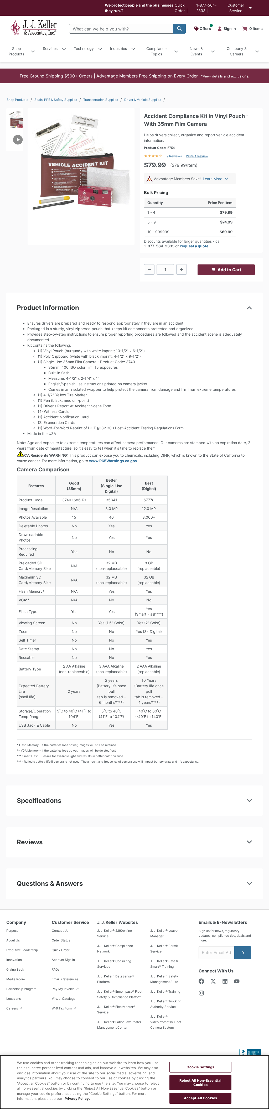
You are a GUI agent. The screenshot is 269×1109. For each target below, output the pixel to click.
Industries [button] (118, 48)
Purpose (12, 931)
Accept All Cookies (200, 1098)
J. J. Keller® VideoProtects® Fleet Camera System (165, 1021)
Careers (12, 1008)
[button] (134, 76)
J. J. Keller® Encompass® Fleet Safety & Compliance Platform (119, 994)
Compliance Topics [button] (156, 51)
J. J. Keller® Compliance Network (115, 948)
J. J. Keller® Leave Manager (164, 933)
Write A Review (197, 156)
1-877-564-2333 (159, 246)
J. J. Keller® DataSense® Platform (115, 979)
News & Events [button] (196, 51)
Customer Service (235, 8)
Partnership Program (21, 989)
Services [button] (50, 48)
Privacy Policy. (77, 1098)
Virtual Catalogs (63, 999)
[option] (14, 118)
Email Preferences (65, 979)
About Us (13, 940)
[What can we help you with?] (179, 29)
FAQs (55, 969)
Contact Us (60, 931)
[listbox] (14, 158)
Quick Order (60, 950)
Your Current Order (253, 28)
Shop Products (17, 100)
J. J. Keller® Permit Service (164, 948)
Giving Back (15, 969)
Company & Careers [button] (237, 51)
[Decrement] (149, 269)
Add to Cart (229, 269)
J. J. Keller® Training (165, 991)
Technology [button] (84, 48)
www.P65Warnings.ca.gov (113, 461)
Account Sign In (63, 960)
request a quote (194, 246)
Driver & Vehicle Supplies (142, 100)
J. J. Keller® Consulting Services (114, 964)
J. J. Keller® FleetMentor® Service (116, 1009)
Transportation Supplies (100, 100)
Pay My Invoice (63, 989)
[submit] (242, 952)
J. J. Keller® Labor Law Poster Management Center (119, 1024)
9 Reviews (174, 156)
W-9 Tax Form (62, 1008)
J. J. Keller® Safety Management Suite (164, 979)
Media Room (15, 979)
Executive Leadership (22, 950)
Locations (13, 999)
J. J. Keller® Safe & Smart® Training (164, 964)
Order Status (61, 940)
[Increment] (181, 269)
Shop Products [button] (16, 51)
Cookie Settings (200, 1067)
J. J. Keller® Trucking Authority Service (165, 1004)
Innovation (14, 960)
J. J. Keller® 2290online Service (114, 933)
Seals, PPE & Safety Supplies (55, 100)
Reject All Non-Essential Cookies (200, 1082)
